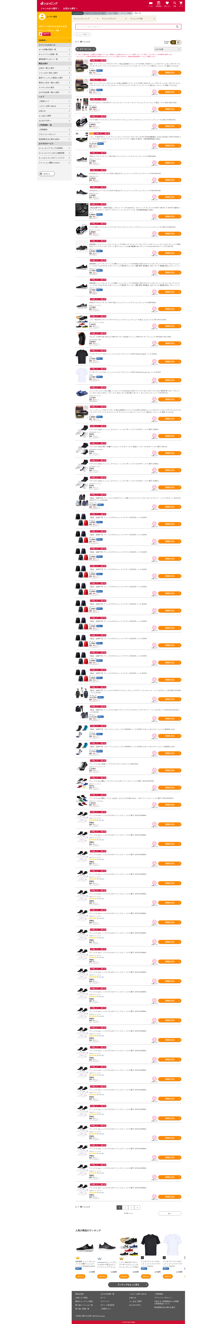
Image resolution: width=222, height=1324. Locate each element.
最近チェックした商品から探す (51, 78)
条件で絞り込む (86, 49)
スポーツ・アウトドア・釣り (95, 13)
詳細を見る (170, 72)
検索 (177, 27)
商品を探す (79, 1294)
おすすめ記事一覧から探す (49, 92)
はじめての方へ (45, 121)
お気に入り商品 (81, 1298)
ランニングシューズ (81, 19)
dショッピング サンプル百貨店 (51, 148)
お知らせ (42, 111)
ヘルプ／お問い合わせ (47, 106)
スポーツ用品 (112, 13)
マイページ (104, 1301)
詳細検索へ (43, 40)
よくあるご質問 (45, 116)
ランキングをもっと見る (128, 1285)
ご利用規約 (43, 129)
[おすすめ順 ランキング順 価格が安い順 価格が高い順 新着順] (166, 49)
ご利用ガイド (44, 101)
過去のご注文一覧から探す (49, 83)
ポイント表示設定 (107, 1305)
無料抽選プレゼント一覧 (48, 59)
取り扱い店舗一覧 (82, 1309)
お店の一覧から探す (46, 68)
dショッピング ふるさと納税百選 (51, 153)
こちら (102, 1316)
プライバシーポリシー (47, 134)
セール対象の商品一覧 (47, 49)
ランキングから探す (46, 87)
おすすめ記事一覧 (107, 1294)
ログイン (46, 174)
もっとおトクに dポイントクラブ (51, 158)
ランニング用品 (126, 13)
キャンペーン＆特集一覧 (48, 54)
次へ (169, 1213)
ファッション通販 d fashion (49, 163)
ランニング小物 (136, 19)
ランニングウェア (109, 19)
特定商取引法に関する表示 (49, 139)
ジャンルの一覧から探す (48, 73)
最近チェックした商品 (84, 1301)
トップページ (77, 13)
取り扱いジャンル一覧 (84, 1305)
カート (103, 1298)
